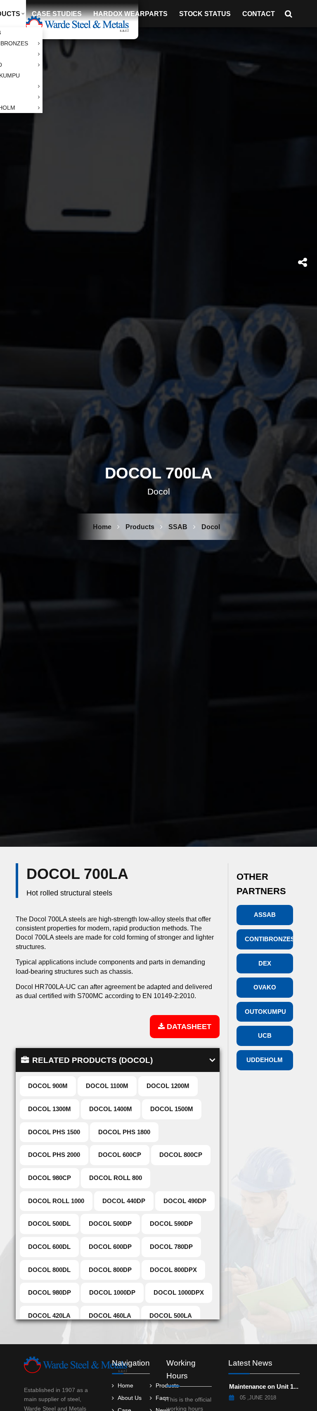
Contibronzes (269, 939)
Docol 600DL (49, 1247)
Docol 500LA (170, 1315)
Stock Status (205, 13)
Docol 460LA (110, 1315)
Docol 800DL (49, 1270)
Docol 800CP (180, 1155)
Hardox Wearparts (130, 13)
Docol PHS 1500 (54, 1132)
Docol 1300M (49, 1109)
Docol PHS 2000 (54, 1155)
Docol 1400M (110, 1109)
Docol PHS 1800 (124, 1132)
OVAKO (264, 987)
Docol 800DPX (173, 1270)
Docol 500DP (110, 1224)
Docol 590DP (171, 1224)
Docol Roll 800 (115, 1178)
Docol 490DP (184, 1201)
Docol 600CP (119, 1155)
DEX (264, 963)
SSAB (177, 527)
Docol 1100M (107, 1086)
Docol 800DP (110, 1270)
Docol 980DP (49, 1292)
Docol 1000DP (112, 1292)
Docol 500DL (49, 1224)
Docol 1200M (168, 1086)
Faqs (162, 1399)
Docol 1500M (171, 1109)
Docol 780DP (171, 1247)
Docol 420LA (49, 1315)
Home (102, 527)
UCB (265, 1035)
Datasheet (188, 1026)
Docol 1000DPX (179, 1292)
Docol (210, 526)
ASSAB (265, 915)
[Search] (291, 13)
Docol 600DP (110, 1247)
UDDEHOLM (264, 1060)
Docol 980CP (49, 1178)
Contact (258, 13)
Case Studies (57, 13)
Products (139, 527)
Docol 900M (48, 1086)
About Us (130, 1399)
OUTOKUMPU (265, 1012)
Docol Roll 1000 (56, 1201)
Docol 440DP (123, 1201)
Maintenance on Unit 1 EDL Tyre (264, 1386)
